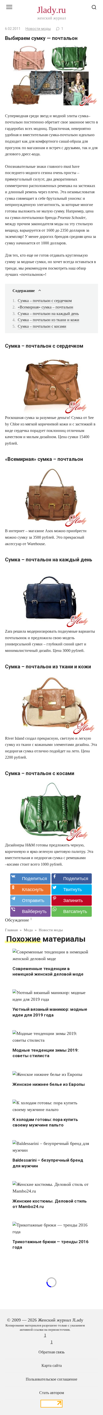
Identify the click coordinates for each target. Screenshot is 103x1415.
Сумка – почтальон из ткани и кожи (48, 320)
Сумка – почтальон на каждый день (48, 313)
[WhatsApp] (72, 911)
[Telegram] (30, 900)
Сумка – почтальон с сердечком (45, 301)
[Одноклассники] (30, 889)
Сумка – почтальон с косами (42, 326)
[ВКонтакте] (30, 878)
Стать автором (51, 1393)
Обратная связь (51, 1352)
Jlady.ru (51, 10)
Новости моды (38, 29)
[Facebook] (72, 878)
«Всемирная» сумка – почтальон (45, 307)
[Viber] (30, 911)
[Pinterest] (72, 900)
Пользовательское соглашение (51, 1379)
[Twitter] (72, 889)
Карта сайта (52, 1365)
